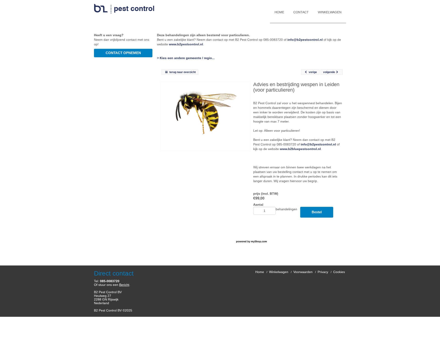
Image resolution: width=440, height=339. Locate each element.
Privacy (323, 272)
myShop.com (259, 241)
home (279, 12)
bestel (317, 212)
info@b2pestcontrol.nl (305, 39)
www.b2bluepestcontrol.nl (300, 149)
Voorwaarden (303, 272)
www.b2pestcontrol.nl (186, 44)
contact (301, 12)
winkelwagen (329, 12)
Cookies (339, 272)
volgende (329, 72)
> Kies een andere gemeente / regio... (186, 58)
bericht (124, 285)
